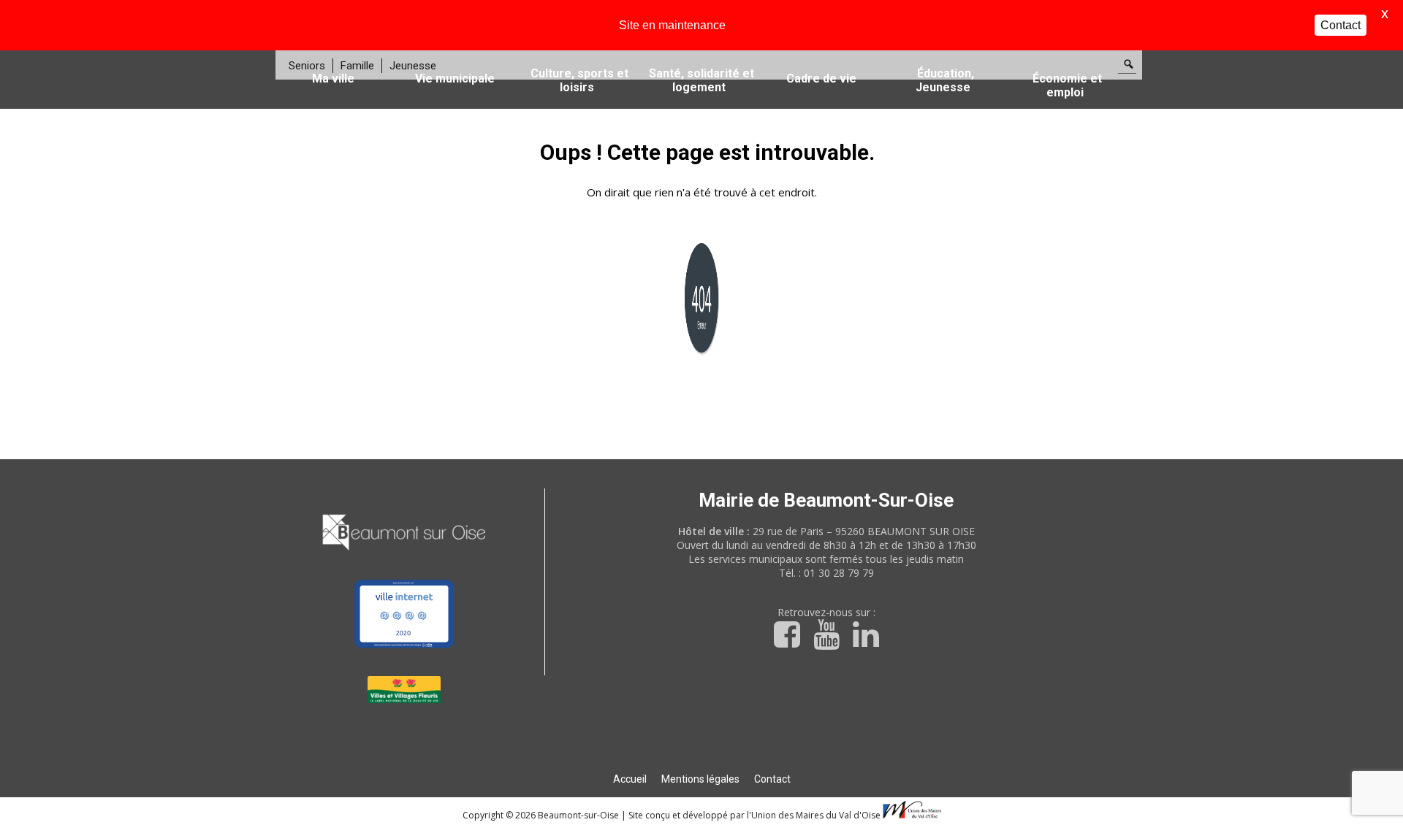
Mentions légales (700, 779)
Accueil (630, 779)
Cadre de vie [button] (821, 78)
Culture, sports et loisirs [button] (579, 80)
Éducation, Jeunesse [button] (945, 80)
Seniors (307, 65)
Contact (772, 779)
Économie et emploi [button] (1067, 85)
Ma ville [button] (333, 78)
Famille (357, 65)
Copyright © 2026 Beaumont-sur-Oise (542, 815)
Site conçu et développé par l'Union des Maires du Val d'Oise (754, 815)
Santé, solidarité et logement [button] (701, 80)
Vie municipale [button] (455, 78)
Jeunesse (412, 65)
